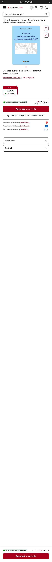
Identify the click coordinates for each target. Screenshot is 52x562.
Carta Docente (25, 126)
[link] (32, 8)
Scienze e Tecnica (18, 20)
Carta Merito (24, 129)
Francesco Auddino (11, 77)
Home (6, 20)
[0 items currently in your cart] (46, 7)
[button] (46, 35)
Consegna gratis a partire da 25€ (26, 2)
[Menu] (5, 7)
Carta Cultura (24, 123)
